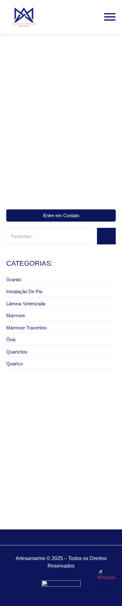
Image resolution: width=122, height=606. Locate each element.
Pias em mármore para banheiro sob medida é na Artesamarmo (60, 500)
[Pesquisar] (106, 236)
